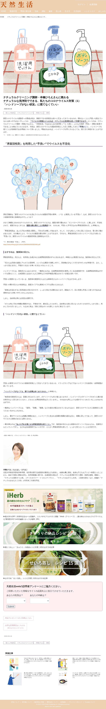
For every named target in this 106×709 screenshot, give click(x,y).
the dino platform (55, 706)
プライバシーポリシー (75, 702)
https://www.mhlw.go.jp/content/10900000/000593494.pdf (21, 244)
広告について (15, 702)
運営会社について (52, 702)
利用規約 (63, 702)
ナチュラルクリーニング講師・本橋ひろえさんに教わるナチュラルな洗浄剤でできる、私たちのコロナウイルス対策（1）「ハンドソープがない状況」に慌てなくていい (42, 101)
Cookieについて (90, 702)
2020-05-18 (8, 109)
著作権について (27, 702)
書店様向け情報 (39, 702)
